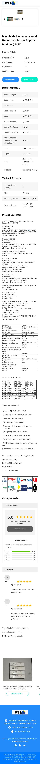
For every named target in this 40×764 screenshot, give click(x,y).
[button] (6, 673)
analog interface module (11, 632)
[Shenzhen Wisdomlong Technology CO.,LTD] (10, 3)
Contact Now (28, 80)
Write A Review (20, 529)
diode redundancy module (18, 628)
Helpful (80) (17, 585)
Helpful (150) (18, 609)
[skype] (20, 745)
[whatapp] (15, 745)
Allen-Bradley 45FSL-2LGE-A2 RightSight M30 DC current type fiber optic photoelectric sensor (17, 688)
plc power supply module (12, 636)
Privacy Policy (9, 755)
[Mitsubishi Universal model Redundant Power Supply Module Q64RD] (20, 12)
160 (28, 230)
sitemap (18, 755)
